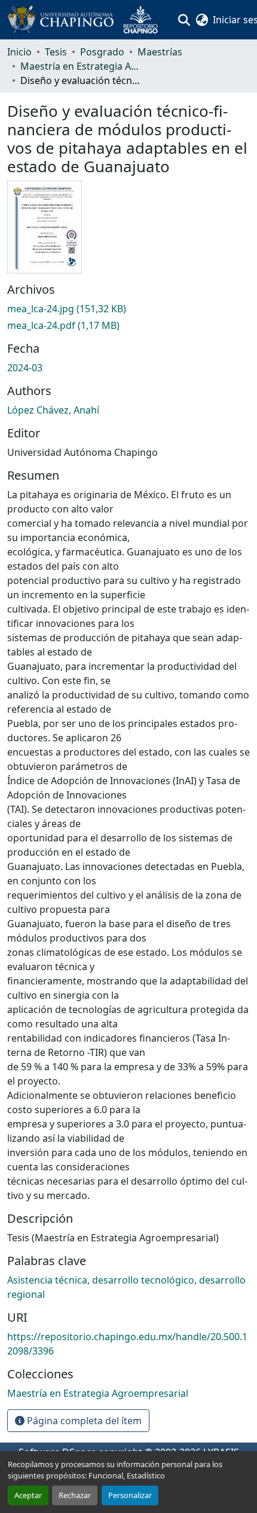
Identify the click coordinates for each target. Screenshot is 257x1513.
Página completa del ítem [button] (83, 1420)
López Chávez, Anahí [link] (53, 410)
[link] (128, 309)
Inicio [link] (19, 51)
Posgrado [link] (102, 51)
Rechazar (75, 1495)
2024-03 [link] (24, 367)
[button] (87, 20)
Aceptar (28, 1495)
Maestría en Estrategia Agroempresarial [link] (80, 66)
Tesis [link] (56, 51)
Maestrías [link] (159, 51)
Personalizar (130, 1495)
